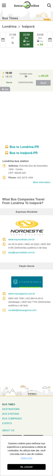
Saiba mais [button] (26, 458)
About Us (8, 430)
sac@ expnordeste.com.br (21, 252)
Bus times (8, 404)
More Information (41, 182)
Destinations (11, 409)
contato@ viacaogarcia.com (22, 310)
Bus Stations (10, 413)
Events (7, 423)
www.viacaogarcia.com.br (21, 293)
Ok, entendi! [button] (26, 467)
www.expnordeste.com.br (21, 239)
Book (43, 82)
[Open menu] (4, 5)
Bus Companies (12, 418)
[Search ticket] (49, 5)
